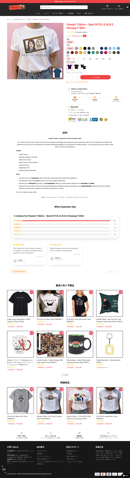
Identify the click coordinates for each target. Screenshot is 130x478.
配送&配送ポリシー (72, 451)
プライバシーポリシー (44, 456)
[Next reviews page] (117, 272)
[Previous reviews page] (108, 272)
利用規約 (40, 453)
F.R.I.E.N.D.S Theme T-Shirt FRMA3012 (50, 319)
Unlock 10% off (4, 470)
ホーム (9, 19)
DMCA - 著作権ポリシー (44, 459)
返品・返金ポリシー (73, 456)
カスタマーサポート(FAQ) (74, 461)
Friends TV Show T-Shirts (40, 19)
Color (68, 45)
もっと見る (65, 375)
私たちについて (42, 451)
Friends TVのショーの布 (22, 19)
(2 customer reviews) (81, 32)
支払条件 (69, 453)
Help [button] (126, 475)
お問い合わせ (71, 459)
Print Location (71, 62)
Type (68, 39)
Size (68, 56)
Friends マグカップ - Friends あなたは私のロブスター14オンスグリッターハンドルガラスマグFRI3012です (20, 362)
